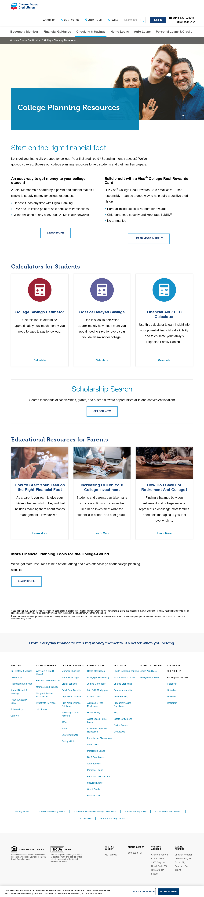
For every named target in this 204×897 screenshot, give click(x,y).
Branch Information (123, 690)
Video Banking (121, 697)
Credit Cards (93, 789)
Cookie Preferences (144, 892)
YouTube (171, 697)
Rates (114, 20)
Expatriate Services (45, 703)
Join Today (41, 709)
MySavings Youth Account (70, 714)
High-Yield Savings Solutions (71, 704)
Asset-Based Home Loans (97, 720)
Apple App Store (148, 671)
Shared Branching (123, 684)
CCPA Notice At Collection (168, 812)
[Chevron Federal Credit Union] (26, 7)
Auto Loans (93, 745)
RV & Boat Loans (95, 757)
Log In (158, 20)
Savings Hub (68, 741)
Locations (95, 20)
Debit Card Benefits (71, 690)
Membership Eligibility (47, 687)
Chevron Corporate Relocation (97, 730)
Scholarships (17, 709)
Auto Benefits (94, 764)
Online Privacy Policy (135, 812)
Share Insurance (70, 735)
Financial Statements (21, 684)
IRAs (64, 722)
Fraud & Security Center (19, 701)
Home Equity (93, 713)
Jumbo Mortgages (96, 684)
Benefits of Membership (48, 681)
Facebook (172, 684)
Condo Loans (94, 697)
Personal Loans (95, 770)
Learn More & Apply (149, 239)
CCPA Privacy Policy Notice (51, 812)
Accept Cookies (168, 892)
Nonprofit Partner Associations (44, 695)
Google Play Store (149, 677)
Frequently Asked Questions (122, 704)
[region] (102, 891)
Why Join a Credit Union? (45, 672)
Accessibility (85, 819)
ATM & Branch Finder (124, 677)
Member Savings (70, 677)
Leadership (16, 677)
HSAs (64, 729)
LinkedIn (171, 690)
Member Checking (71, 671)
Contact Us (72, 20)
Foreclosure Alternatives (99, 738)
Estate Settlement (123, 719)
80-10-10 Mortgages (97, 690)
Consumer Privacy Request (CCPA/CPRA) (95, 812)
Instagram (172, 703)
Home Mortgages (96, 671)
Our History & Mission (21, 671)
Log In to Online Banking (126, 671)
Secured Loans (94, 783)
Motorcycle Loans (96, 751)
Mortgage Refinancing (98, 677)
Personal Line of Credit (98, 776)
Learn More (55, 233)
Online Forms (120, 725)
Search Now (102, 411)
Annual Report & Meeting (19, 692)
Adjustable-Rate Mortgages (95, 704)
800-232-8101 (135, 853)
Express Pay (93, 796)
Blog (116, 713)
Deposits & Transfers (72, 697)
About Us (49, 20)
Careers (15, 716)
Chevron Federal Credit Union (25, 40)
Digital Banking (69, 684)
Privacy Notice (22, 812)
